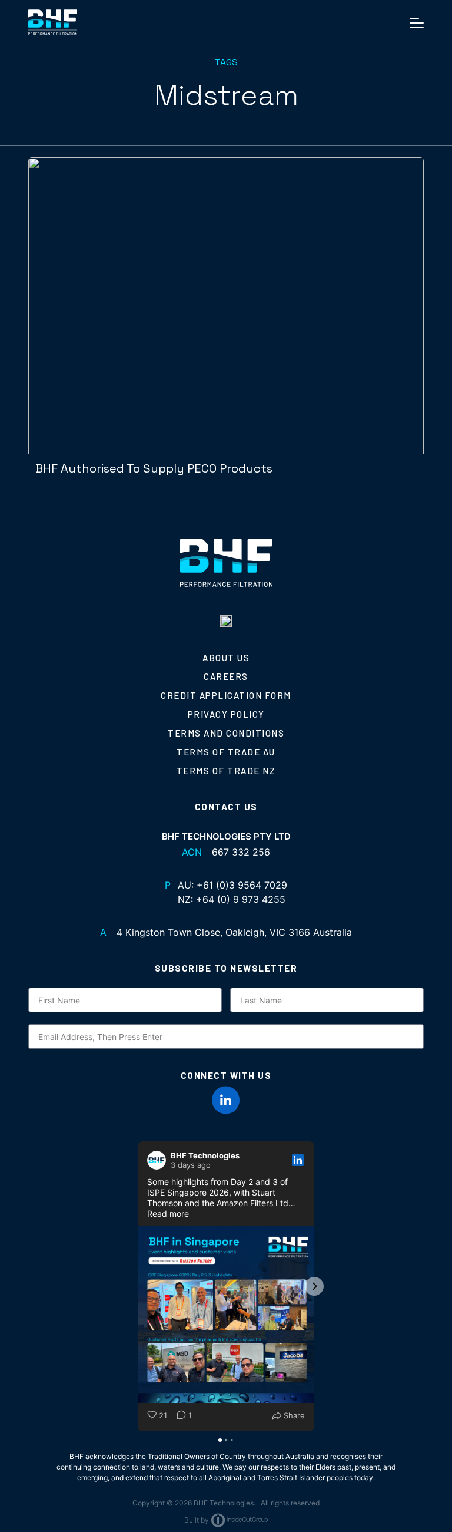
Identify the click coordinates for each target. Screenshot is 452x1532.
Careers (226, 676)
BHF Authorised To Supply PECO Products (153, 468)
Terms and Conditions (226, 733)
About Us (226, 657)
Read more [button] (168, 1214)
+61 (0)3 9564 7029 (242, 885)
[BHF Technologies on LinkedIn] (226, 1100)
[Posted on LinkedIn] (298, 1160)
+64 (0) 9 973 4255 (240, 899)
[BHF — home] (52, 22)
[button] (137, 1286)
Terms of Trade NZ (226, 770)
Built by (196, 1520)
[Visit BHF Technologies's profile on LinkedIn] (159, 1160)
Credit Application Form (226, 695)
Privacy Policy (226, 714)
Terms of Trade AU (226, 752)
